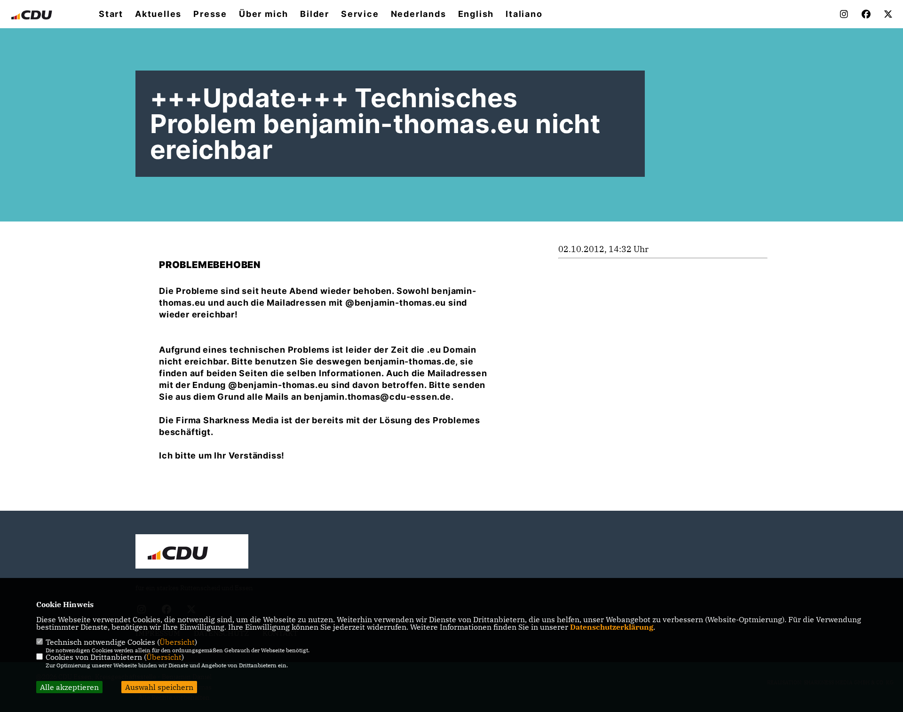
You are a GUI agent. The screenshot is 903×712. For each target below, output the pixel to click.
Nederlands (418, 14)
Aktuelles (158, 14)
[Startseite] (192, 553)
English (476, 14)
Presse (210, 14)
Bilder (314, 14)
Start (111, 14)
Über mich (263, 14)
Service (360, 14)
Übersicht (177, 642)
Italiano (524, 14)
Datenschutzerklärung (611, 627)
